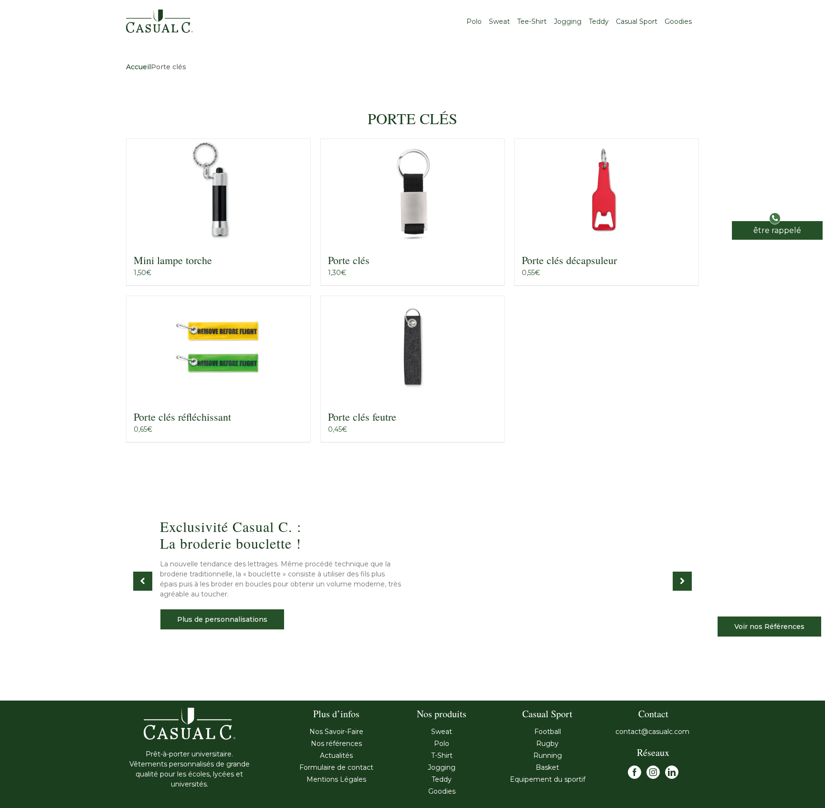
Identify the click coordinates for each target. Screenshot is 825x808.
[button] (777, 230)
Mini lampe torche (173, 260)
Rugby (547, 743)
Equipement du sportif (547, 779)
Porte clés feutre (362, 417)
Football (547, 731)
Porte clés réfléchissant (182, 417)
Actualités (336, 755)
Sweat (441, 731)
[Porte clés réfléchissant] (218, 347)
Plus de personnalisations (222, 619)
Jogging (441, 767)
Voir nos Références (769, 626)
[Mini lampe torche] (218, 190)
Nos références (336, 743)
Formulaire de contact (336, 767)
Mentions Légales (336, 779)
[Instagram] (653, 772)
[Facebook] (634, 772)
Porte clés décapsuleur (569, 260)
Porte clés (349, 260)
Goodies (441, 791)
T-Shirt (442, 755)
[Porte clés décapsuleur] (606, 190)
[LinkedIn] (671, 772)
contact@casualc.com (653, 731)
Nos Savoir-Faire (336, 731)
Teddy (442, 779)
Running (547, 755)
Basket (547, 767)
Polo (441, 743)
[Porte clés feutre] (413, 347)
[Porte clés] (413, 190)
